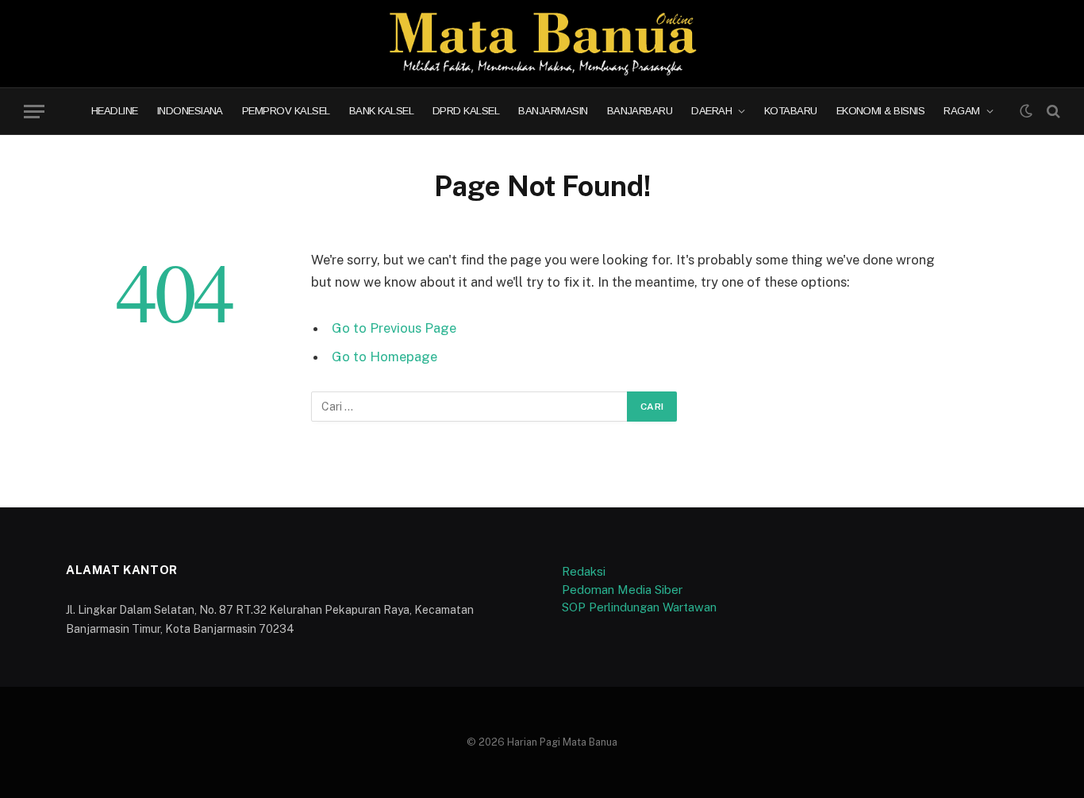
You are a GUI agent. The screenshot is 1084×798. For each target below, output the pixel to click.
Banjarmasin (552, 112)
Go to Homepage (384, 356)
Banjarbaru (640, 112)
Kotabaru (790, 112)
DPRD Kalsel (465, 112)
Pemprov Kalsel (286, 112)
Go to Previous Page (394, 328)
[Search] (1052, 111)
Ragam (961, 112)
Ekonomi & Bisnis (880, 112)
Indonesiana (190, 112)
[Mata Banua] (542, 43)
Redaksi (583, 571)
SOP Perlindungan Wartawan (639, 607)
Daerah (711, 112)
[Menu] (34, 111)
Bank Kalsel (381, 112)
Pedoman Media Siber (622, 589)
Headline (114, 112)
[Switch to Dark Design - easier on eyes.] (1026, 111)
